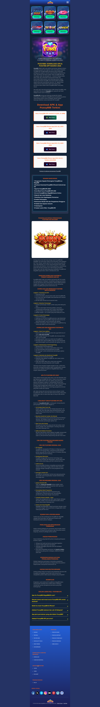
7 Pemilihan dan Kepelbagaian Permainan (46, 197)
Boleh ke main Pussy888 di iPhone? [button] (43, 606)
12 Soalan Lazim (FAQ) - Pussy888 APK (45, 208)
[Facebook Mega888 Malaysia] (33, 693)
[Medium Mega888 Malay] (49, 693)
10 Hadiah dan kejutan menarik (43, 203)
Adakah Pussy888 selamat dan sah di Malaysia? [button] (47, 610)
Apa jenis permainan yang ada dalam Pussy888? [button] (47, 614)
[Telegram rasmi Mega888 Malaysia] (41, 693)
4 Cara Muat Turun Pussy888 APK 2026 (45, 191)
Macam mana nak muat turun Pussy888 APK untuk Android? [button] (49, 600)
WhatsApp (36, 17)
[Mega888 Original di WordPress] (57, 693)
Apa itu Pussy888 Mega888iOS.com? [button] (43, 595)
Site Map (65, 703)
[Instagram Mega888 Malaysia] (45, 693)
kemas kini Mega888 (46, 484)
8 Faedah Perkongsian (40, 199)
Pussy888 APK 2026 (44, 403)
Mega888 (48, 91)
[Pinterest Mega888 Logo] (53, 693)
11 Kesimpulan (38, 206)
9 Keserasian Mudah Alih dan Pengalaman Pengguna (49, 201)
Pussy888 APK (37, 95)
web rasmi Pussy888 (44, 334)
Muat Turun (52, 117)
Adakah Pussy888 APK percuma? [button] (42, 618)
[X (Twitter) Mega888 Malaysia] (37, 693)
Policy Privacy (60, 703)
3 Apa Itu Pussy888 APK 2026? (42, 189)
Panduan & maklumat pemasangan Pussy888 (50, 171)
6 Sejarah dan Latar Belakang (42, 195)
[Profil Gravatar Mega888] (62, 693)
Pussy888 (36, 68)
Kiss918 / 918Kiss (60, 549)
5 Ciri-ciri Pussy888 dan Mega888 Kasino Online (47, 193)
